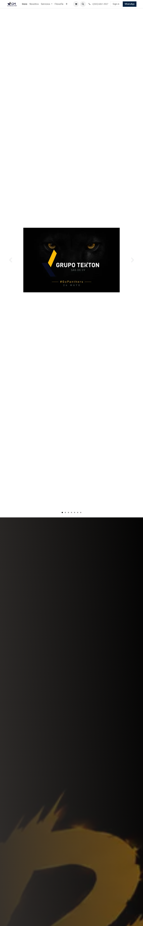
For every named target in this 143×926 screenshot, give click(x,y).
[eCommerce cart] (76, 4)
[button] (83, 4)
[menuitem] (24, 4)
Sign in (116, 4)
